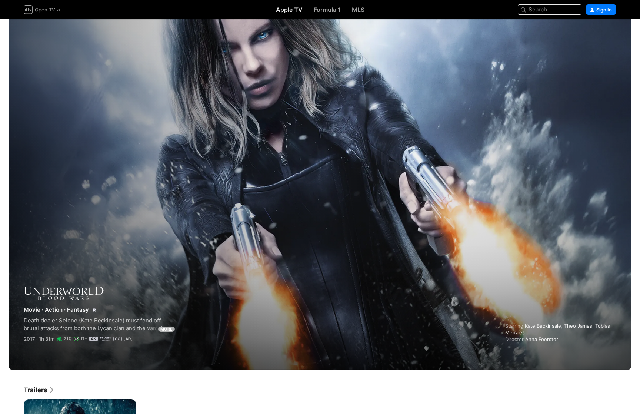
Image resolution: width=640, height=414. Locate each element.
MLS (358, 9)
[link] (39, 390)
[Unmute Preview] (611, 34)
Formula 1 (327, 9)
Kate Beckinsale (543, 326)
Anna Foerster (541, 339)
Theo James (578, 326)
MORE (166, 329)
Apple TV (289, 9)
